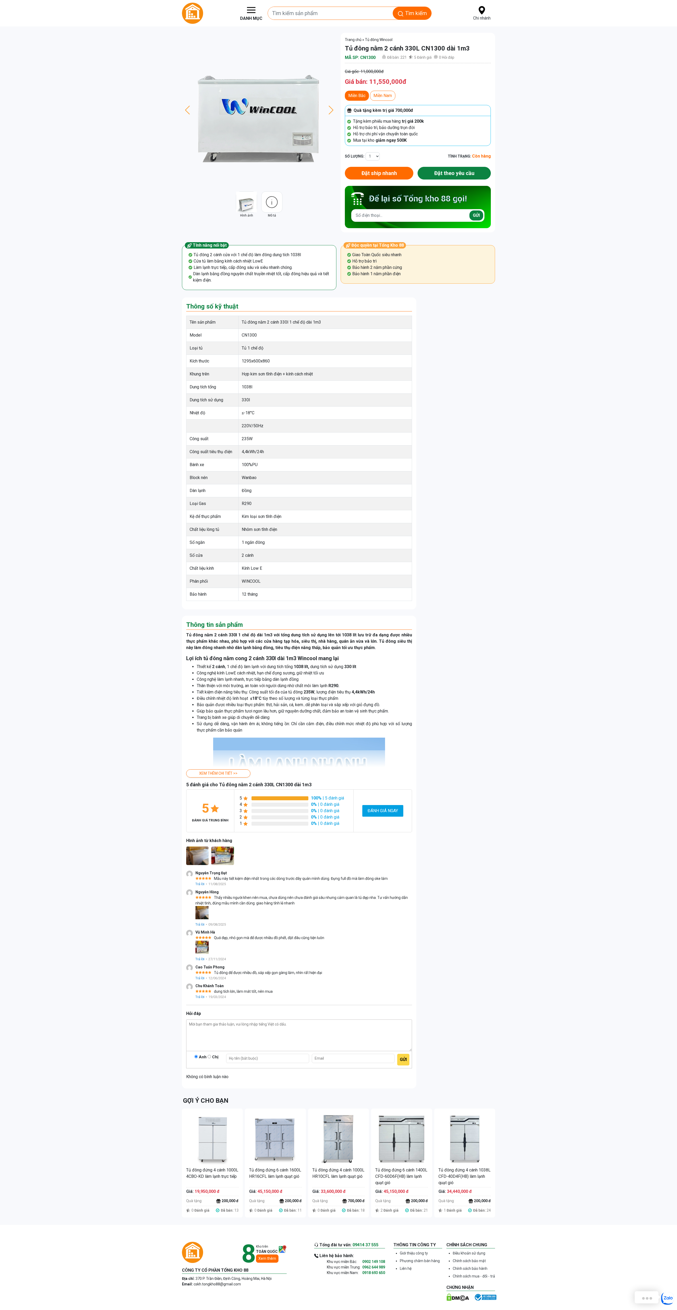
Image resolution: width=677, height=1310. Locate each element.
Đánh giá (423, 57)
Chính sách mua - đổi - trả (474, 1276)
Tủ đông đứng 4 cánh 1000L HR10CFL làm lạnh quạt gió (338, 1173)
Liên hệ (405, 1268)
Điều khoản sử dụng (469, 1253)
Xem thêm (267, 1258)
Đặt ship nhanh (379, 173)
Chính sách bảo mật (469, 1261)
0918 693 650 (373, 1273)
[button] (254, 13)
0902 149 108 (373, 1262)
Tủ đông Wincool (378, 40)
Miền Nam (382, 95)
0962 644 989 (373, 1267)
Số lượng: (354, 156)
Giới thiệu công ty (414, 1253)
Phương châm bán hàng (420, 1261)
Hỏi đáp (446, 57)
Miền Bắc (356, 95)
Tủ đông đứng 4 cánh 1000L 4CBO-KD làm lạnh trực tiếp (212, 1173)
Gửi (476, 215)
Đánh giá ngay (383, 810)
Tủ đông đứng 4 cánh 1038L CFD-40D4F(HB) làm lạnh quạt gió (464, 1176)
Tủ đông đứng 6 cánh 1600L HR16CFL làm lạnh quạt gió (275, 1173)
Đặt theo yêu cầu (454, 173)
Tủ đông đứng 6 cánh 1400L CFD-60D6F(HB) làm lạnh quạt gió (401, 1176)
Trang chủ (353, 40)
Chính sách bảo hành (470, 1268)
